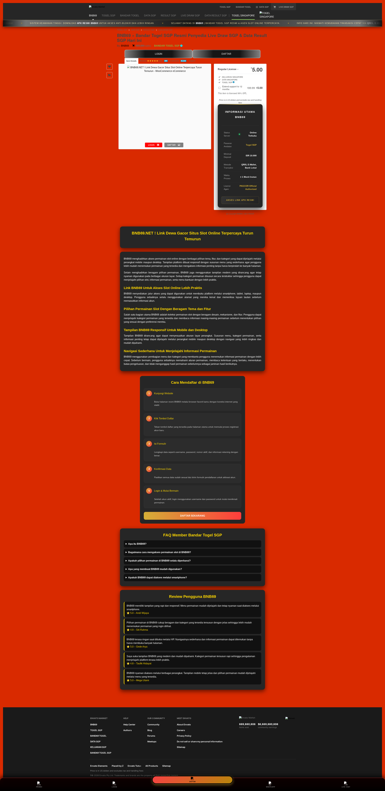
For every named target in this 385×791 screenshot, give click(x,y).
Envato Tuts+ (134, 766)
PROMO (39, 787)
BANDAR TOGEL (98, 735)
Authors (127, 730)
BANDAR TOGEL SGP (100, 752)
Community (153, 724)
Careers (181, 730)
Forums (151, 735)
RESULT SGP (149, 30)
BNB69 (125, 45)
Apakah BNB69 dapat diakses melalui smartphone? (157, 577)
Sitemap (181, 747)
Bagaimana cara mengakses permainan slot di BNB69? (159, 552)
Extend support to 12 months (242, 87)
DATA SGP (135, 30)
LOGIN (158, 54)
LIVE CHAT (346, 787)
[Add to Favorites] (109, 67)
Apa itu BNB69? (137, 544)
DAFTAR (226, 54)
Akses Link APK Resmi (240, 200)
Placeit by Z (117, 766)
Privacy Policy (184, 735)
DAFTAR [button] (171, 144)
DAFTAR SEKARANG (192, 515)
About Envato (184, 724)
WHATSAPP (270, 787)
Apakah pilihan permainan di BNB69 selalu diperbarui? (159, 560)
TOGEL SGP (122, 30)
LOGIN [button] (151, 144)
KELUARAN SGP (98, 747)
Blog (149, 730)
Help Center (129, 724)
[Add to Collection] (109, 75)
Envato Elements (99, 766)
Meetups (151, 741)
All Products (151, 766)
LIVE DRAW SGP (165, 30)
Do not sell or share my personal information (200, 741)
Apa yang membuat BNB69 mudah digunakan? (155, 569)
